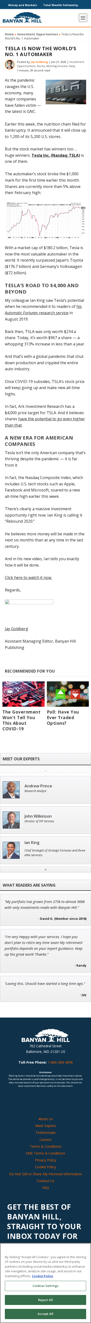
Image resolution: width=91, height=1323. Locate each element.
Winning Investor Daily (60, 66)
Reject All (45, 1300)
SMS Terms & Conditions (45, 1153)
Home (9, 34)
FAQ (45, 1187)
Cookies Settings (45, 1286)
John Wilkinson (38, 816)
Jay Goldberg (39, 62)
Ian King (32, 842)
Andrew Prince (38, 786)
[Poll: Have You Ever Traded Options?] (68, 694)
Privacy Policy (45, 1160)
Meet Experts (45, 1125)
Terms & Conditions (45, 1146)
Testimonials (45, 1132)
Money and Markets (22, 5)
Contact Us (45, 1180)
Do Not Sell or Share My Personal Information (45, 1173)
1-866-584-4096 (60, 1062)
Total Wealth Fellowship (60, 5)
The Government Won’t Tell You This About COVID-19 (21, 720)
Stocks (41, 66)
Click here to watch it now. (28, 577)
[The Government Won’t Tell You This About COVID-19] (23, 694)
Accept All (45, 1314)
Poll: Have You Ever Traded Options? (63, 717)
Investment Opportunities (37, 34)
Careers (46, 1139)
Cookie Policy (45, 1167)
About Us (45, 1119)
